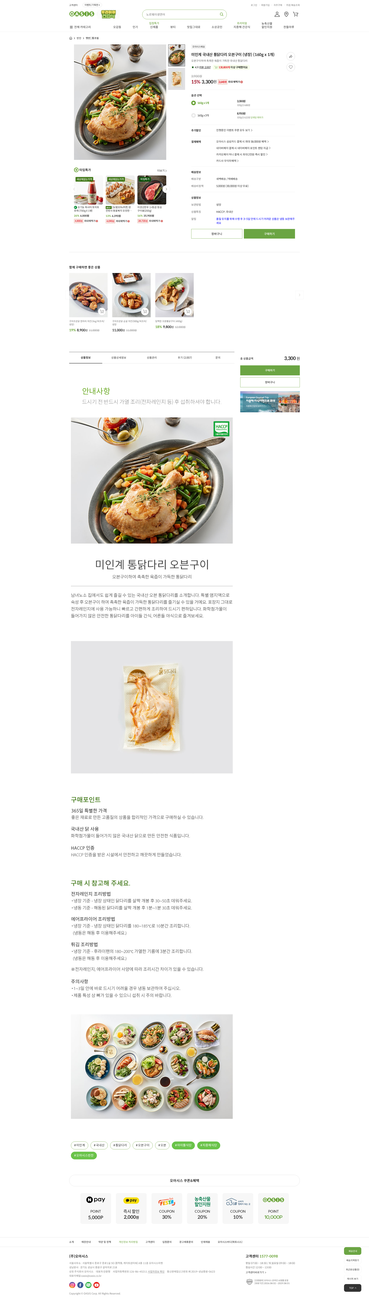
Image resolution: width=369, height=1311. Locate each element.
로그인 (254, 5)
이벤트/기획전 (91, 4)
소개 (71, 1242)
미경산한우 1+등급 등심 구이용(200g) (149, 209)
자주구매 (278, 5)
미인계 (80, 1145)
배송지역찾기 (352, 1260)
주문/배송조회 (293, 5)
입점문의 (167, 1242)
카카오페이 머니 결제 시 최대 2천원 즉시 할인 (240, 154)
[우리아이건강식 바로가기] (109, 14)
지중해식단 (210, 1145)
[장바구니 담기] (102, 311)
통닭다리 (121, 1145)
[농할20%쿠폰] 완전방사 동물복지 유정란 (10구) (118, 209)
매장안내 (86, 1242)
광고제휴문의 (186, 1242)
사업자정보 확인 (156, 1271)
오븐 (163, 1145)
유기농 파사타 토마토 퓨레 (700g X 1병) (86, 209)
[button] (166, 189)
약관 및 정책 (104, 1242)
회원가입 (265, 5)
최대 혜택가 (229, 82)
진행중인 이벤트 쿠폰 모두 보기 (233, 130)
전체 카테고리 (82, 27)
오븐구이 (144, 1145)
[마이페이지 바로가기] (277, 14)
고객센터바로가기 (255, 1272)
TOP (351, 1288)
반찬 (79, 38)
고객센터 (73, 5)
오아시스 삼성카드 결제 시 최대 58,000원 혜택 (241, 141)
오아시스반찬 (85, 1155)
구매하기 (269, 234)
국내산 (100, 1145)
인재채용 (205, 1242)
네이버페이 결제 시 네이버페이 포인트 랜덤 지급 (242, 148)
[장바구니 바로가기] (295, 14)
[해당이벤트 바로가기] (95, 1194)
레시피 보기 (352, 1278)
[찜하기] (291, 67)
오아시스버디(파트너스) (230, 1242)
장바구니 (216, 234)
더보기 (161, 170)
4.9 (202, 67)
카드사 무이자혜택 (226, 161)
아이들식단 (184, 1145)
